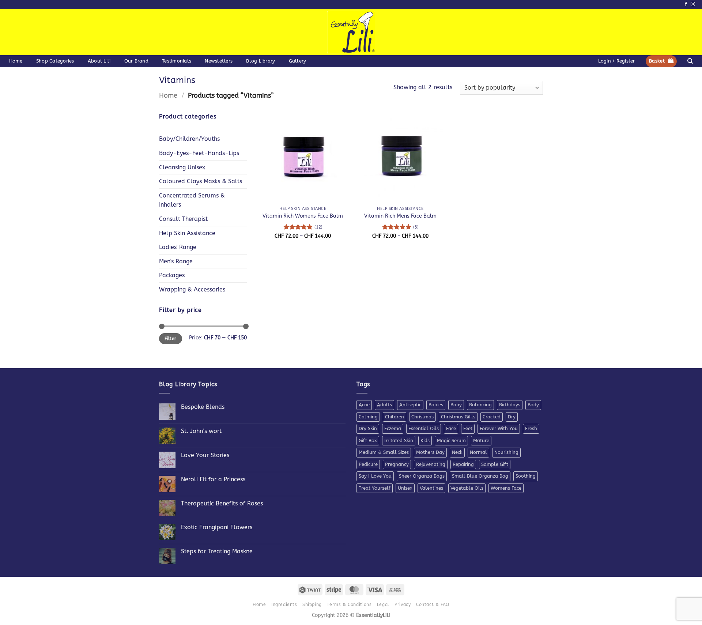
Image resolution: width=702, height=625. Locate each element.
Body (533, 404)
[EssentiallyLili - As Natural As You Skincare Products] (351, 32)
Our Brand (136, 61)
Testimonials (176, 61)
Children (394, 416)
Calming (368, 416)
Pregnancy (397, 464)
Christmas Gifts (458, 416)
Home (16, 61)
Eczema (392, 428)
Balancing (480, 404)
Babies (436, 404)
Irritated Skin (398, 440)
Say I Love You (375, 476)
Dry (512, 416)
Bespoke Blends (202, 406)
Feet (467, 428)
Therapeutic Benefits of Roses (222, 503)
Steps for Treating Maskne (217, 551)
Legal (383, 604)
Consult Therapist (183, 218)
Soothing (526, 476)
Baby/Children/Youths (189, 138)
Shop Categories (55, 61)
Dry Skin (368, 428)
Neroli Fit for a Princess (213, 479)
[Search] (690, 61)
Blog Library (260, 61)
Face (451, 428)
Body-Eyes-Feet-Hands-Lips (199, 153)
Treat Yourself (374, 488)
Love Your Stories (205, 455)
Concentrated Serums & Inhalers (192, 200)
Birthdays (509, 404)
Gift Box (368, 440)
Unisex (405, 488)
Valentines (431, 488)
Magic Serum (451, 440)
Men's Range (176, 261)
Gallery (297, 61)
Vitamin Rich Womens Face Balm (303, 216)
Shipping (312, 604)
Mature (481, 440)
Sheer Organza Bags (422, 476)
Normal (478, 452)
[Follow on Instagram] (693, 4)
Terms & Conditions (349, 604)
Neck (457, 452)
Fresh (531, 428)
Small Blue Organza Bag (480, 476)
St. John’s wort (201, 431)
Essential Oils (423, 428)
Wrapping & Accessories (192, 289)
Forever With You (499, 428)
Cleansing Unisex (182, 167)
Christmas (422, 416)
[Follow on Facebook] (686, 4)
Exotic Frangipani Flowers (216, 527)
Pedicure (368, 464)
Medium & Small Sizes (384, 452)
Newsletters (219, 61)
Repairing (463, 464)
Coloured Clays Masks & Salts (200, 181)
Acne (364, 404)
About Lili (99, 61)
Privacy (403, 604)
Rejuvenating (430, 464)
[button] (616, 61)
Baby (456, 404)
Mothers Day (430, 452)
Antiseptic (410, 404)
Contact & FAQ (432, 604)
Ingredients (284, 604)
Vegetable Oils (466, 488)
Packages (172, 275)
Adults (384, 404)
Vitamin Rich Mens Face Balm (400, 216)
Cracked (492, 416)
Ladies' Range (177, 247)
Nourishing (506, 452)
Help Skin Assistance (187, 233)
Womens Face (506, 488)
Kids (425, 440)
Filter (170, 338)
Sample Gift (494, 464)
